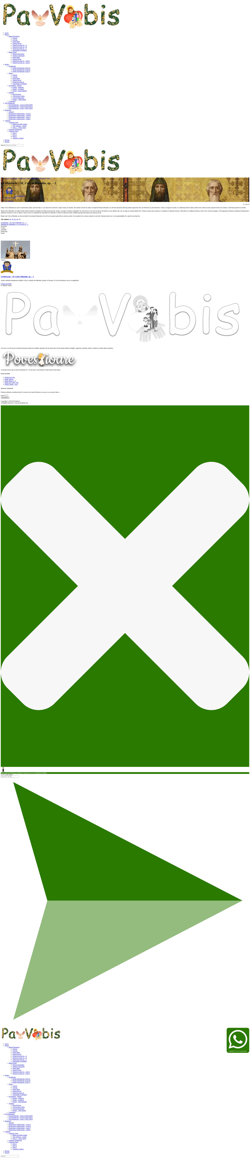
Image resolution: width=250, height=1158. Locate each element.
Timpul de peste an (18, 82)
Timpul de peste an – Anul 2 (21, 63)
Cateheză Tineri (13, 131)
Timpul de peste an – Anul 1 (21, 61)
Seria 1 (14, 133)
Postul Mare (16, 41)
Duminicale (12, 66)
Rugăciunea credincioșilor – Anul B (20, 115)
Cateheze (7, 120)
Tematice (11, 92)
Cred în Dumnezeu (18, 98)
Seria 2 (14, 135)
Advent (14, 38)
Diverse (7, 140)
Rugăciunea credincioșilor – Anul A (20, 113)
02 (12, 219)
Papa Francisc (16, 94)
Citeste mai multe (6, 284)
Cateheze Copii (13, 122)
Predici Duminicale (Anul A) (21, 68)
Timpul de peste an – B (19, 47)
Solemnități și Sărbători (19, 50)
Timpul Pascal (16, 43)
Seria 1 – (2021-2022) (19, 128)
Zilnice (11, 73)
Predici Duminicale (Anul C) (21, 71)
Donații (7, 142)
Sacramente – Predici (15, 85)
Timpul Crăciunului (18, 56)
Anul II (7, 178)
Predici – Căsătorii (18, 89)
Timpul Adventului (18, 54)
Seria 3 (14, 136)
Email (3, 395)
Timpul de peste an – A (19, 45)
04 (17, 219)
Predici (7, 64)
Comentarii (12, 101)
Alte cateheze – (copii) (19, 126)
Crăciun (14, 40)
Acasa (6, 33)
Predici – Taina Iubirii (19, 99)
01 (10, 219)
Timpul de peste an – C (19, 48)
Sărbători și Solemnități (39, 178)
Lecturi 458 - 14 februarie (18, 178)
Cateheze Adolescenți (15, 129)
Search (3, 145)
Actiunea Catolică (18, 138)
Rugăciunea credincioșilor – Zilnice (19, 119)
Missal (7, 34)
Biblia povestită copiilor (19, 124)
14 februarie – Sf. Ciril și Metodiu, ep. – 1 (17, 277)
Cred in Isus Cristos (18, 96)
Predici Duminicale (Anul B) (21, 70)
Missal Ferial (13, 52)
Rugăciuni (8, 110)
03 (15, 219)
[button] (125, 226)
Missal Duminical (14, 36)
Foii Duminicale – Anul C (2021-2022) (21, 108)
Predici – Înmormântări (19, 91)
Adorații (11, 112)
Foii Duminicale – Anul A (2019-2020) (21, 105)
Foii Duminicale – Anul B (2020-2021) (21, 106)
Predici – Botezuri (18, 87)
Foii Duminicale (10, 103)
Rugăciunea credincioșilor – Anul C (20, 117)
